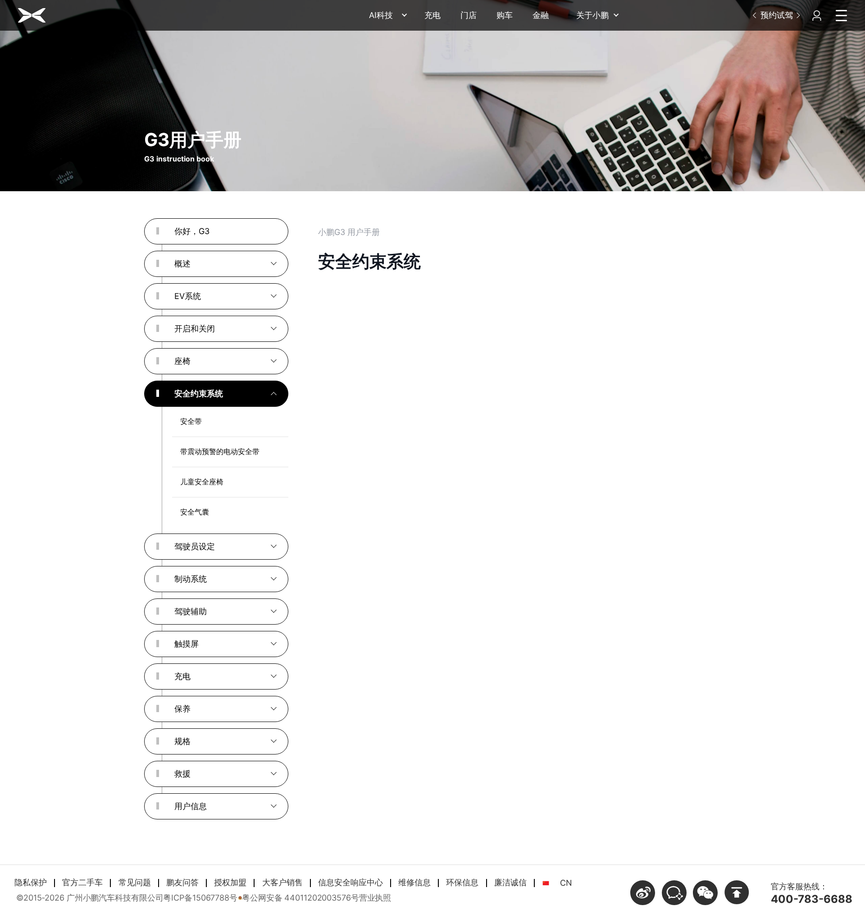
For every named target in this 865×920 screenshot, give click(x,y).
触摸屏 (186, 644)
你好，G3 (191, 231)
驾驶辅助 (190, 611)
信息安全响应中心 (350, 882)
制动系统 (190, 579)
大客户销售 (282, 882)
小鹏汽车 (32, 15)
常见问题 (134, 882)
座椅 (182, 361)
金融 (541, 15)
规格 (182, 741)
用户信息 (190, 806)
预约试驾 (776, 15)
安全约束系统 (198, 393)
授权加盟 (230, 882)
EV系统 (187, 296)
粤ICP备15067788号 (200, 897)
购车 (504, 15)
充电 (432, 15)
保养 (182, 708)
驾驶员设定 (194, 546)
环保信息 (462, 882)
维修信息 (414, 882)
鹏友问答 (182, 882)
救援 (182, 773)
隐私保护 (30, 882)
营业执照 (375, 897)
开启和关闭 (194, 328)
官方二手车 (82, 882)
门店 (468, 15)
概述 (182, 263)
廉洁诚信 (510, 882)
